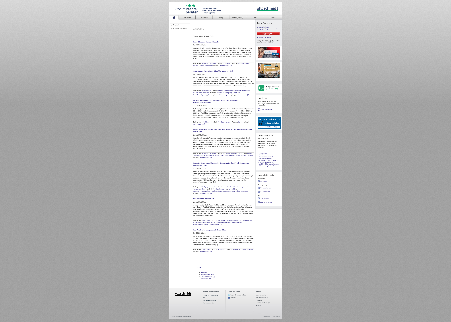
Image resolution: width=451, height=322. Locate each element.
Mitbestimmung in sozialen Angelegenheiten (226, 222)
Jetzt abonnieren (266, 109)
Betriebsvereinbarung (233, 220)
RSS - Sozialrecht (265, 191)
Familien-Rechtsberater (209, 300)
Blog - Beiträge (264, 198)
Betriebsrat (221, 220)
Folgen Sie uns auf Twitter (238, 295)
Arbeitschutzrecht (224, 122)
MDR (204, 298)
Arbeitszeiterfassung (220, 189)
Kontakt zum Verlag (262, 297)
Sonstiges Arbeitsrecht (266, 162)
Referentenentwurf (242, 191)
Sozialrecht (221, 250)
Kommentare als (208, 277)
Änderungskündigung (225, 91)
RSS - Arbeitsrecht (265, 188)
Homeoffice (209, 66)
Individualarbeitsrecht (201, 93)
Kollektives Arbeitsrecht (201, 222)
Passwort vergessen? (265, 37)
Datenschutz (276, 316)
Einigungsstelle (247, 220)
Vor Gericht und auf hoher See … (204, 199)
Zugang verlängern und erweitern (269, 29)
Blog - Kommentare (266, 202)
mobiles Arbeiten (247, 156)
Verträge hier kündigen (263, 303)
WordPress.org (206, 279)
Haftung (236, 250)
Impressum (266, 316)
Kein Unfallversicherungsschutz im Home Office (209, 230)
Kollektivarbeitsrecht (265, 158)
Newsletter (259, 300)
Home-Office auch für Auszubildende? (206, 42)
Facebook (233, 297)
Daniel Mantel (206, 91)
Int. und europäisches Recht (267, 166)
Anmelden (204, 272)
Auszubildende (243, 64)
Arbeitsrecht (263, 155)
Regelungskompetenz (200, 225)
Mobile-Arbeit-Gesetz (232, 156)
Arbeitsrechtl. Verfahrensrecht (268, 160)
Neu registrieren (264, 27)
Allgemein (226, 64)
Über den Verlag (261, 295)
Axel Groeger (206, 220)
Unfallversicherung (246, 250)
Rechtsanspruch (229, 191)
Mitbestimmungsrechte (201, 191)
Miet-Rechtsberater (208, 303)
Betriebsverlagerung (200, 95)
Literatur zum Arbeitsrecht (210, 295)
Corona (201, 66)
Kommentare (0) (226, 66)
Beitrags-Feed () (207, 274)
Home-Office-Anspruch (222, 95)
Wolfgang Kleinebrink (209, 64)
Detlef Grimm (206, 122)
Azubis (195, 66)
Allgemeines (263, 153)
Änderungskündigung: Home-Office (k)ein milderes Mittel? (213, 71)
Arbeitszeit (227, 187)
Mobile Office (219, 156)
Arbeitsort (237, 91)
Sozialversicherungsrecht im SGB (269, 164)
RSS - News (263, 181)
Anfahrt (258, 305)
